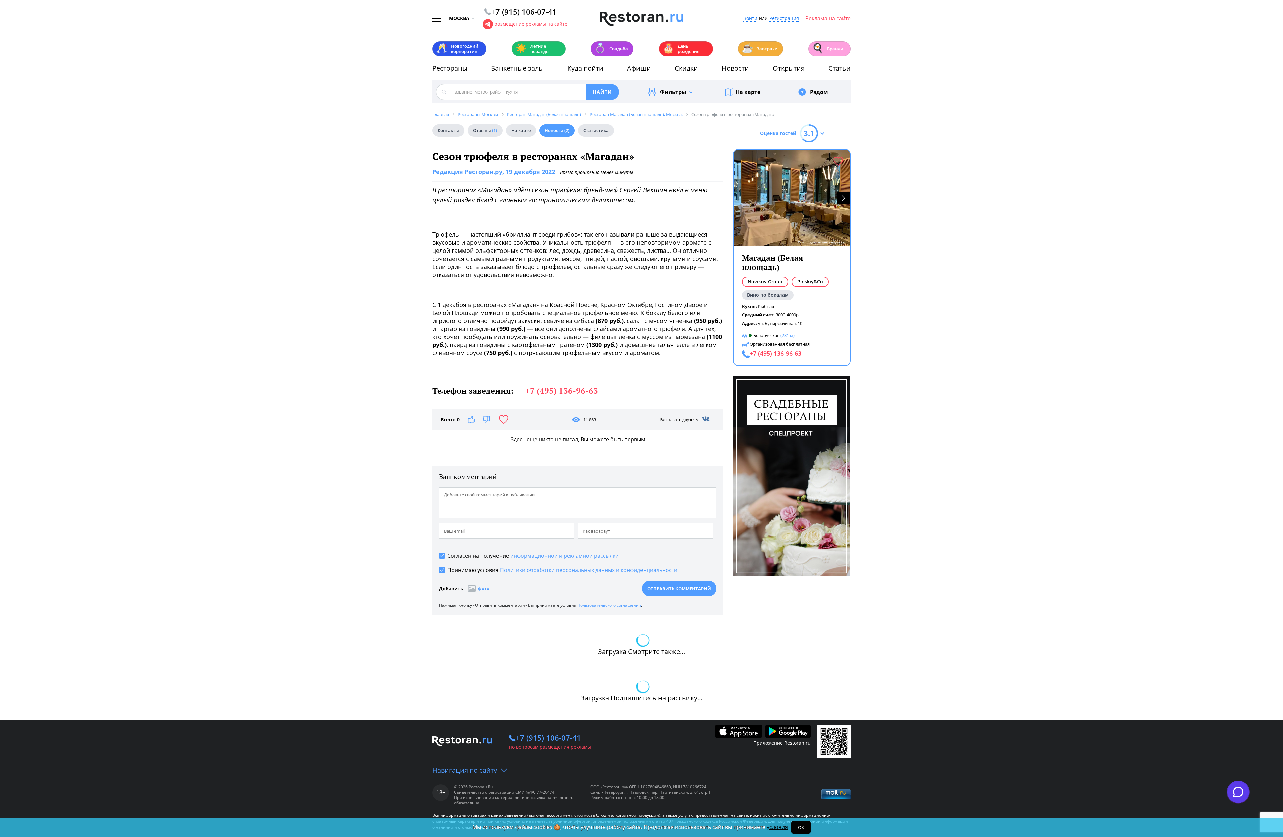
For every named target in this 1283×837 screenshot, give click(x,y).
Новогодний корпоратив (457, 48)
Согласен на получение (533, 555)
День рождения (681, 48)
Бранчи (827, 48)
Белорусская (766, 335)
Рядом (819, 92)
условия (777, 827)
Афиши (639, 68)
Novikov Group (765, 281)
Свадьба (611, 48)
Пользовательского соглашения (609, 605)
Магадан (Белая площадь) (772, 262)
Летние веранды (532, 48)
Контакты (448, 130)
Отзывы (485, 130)
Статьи (839, 68)
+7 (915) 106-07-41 (548, 737)
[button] (843, 198)
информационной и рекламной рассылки (564, 555)
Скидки (686, 68)
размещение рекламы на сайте (530, 24)
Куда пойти (585, 68)
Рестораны (449, 68)
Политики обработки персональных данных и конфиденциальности (588, 570)
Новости (735, 68)
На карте (748, 92)
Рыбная (766, 306)
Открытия (789, 68)
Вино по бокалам (768, 295)
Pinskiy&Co (810, 281)
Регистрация (784, 18)
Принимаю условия (562, 570)
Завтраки (760, 48)
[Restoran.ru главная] (641, 19)
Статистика (596, 130)
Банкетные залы (517, 68)
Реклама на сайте (828, 18)
